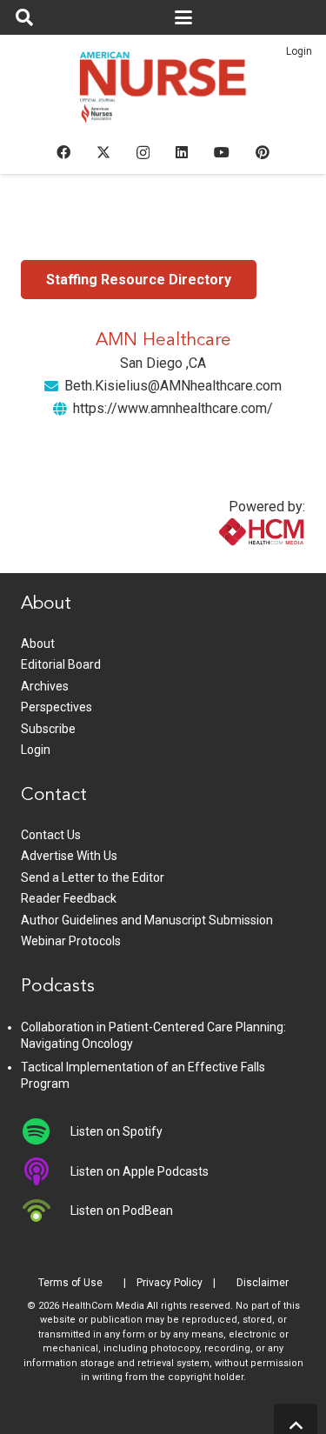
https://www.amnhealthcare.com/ (173, 408)
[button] (24, 17)
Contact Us (51, 835)
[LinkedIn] (182, 152)
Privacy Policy (169, 1283)
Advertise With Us (69, 856)
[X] (103, 152)
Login (299, 51)
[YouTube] (222, 152)
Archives (45, 686)
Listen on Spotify (116, 1131)
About (38, 643)
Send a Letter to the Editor (92, 877)
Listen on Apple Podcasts (139, 1171)
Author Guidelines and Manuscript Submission (147, 920)
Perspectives (56, 707)
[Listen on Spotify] (45, 1131)
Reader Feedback (68, 898)
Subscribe (48, 729)
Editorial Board (61, 664)
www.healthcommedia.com (224, 562)
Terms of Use (70, 1283)
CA (197, 363)
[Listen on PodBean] (45, 1210)
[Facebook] (63, 152)
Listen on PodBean (121, 1210)
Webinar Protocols (71, 941)
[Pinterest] (262, 152)
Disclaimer (262, 1283)
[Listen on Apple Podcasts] (45, 1171)
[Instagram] (143, 153)
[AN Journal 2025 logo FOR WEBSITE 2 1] (163, 92)
